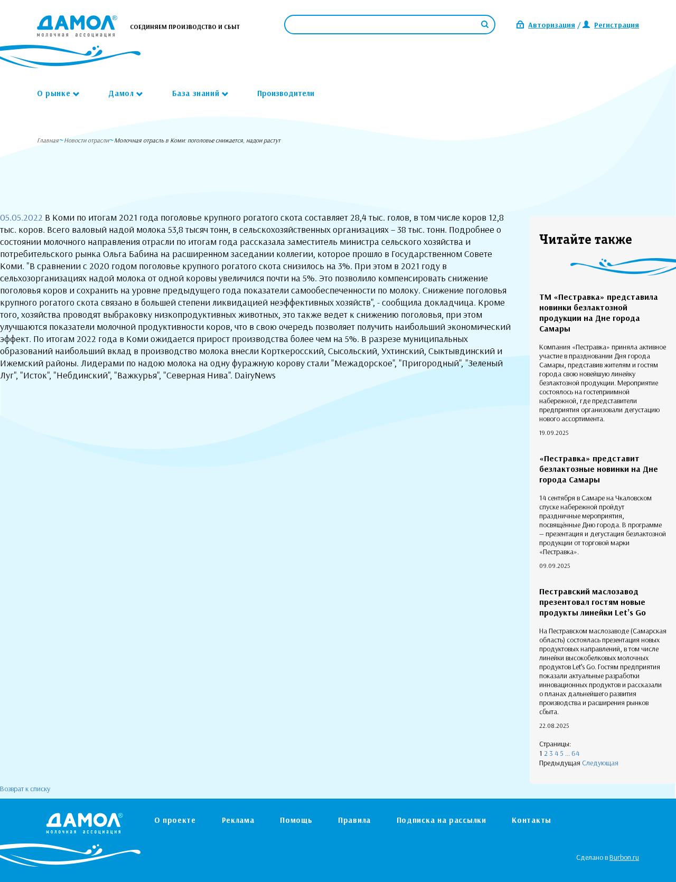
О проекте (175, 820)
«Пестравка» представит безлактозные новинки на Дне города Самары (598, 469)
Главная (48, 140)
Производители (285, 93)
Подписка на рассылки (441, 820)
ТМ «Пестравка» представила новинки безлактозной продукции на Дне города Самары (598, 312)
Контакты (531, 820)
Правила (354, 820)
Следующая (600, 762)
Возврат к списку (25, 788)
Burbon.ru (624, 857)
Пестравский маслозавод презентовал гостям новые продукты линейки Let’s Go (592, 602)
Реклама (238, 820)
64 (575, 753)
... (567, 753)
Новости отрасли (86, 140)
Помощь (296, 820)
